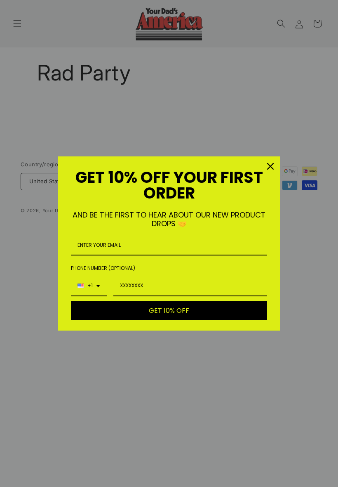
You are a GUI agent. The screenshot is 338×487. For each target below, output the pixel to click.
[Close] (270, 166)
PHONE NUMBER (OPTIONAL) (103, 268)
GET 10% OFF (169, 310)
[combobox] (89, 286)
